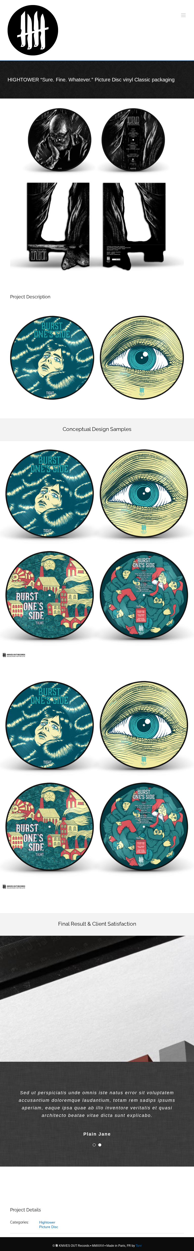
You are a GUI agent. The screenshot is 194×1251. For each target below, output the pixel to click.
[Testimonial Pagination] (94, 1144)
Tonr (139, 1245)
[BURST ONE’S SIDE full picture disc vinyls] (97, 443)
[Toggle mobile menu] (183, 15)
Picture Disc (48, 1227)
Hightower (47, 1222)
